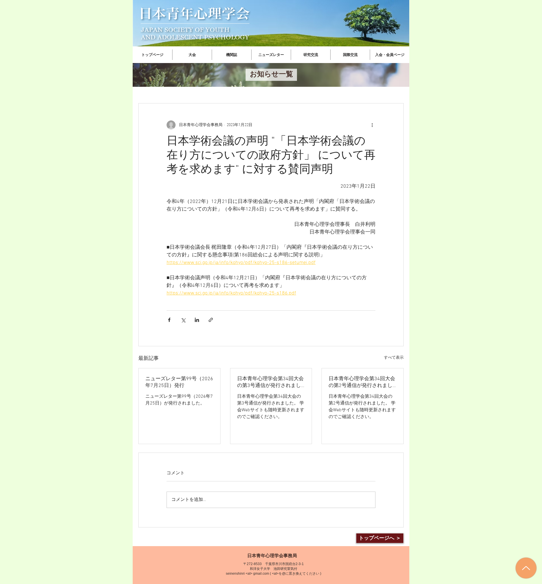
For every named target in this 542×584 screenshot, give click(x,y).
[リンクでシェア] (210, 320)
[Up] (526, 568)
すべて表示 (394, 357)
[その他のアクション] (372, 125)
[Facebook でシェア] (169, 320)
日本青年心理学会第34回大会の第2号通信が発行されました (362, 382)
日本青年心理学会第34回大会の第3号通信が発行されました (270, 382)
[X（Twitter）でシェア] (183, 320)
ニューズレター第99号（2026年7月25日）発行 (179, 382)
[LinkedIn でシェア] (197, 320)
